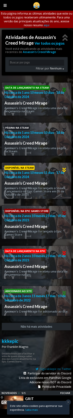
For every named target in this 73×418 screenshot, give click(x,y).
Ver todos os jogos (49, 43)
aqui (46, 25)
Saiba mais (31, 409)
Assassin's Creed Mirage (39, 52)
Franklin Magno (17, 347)
